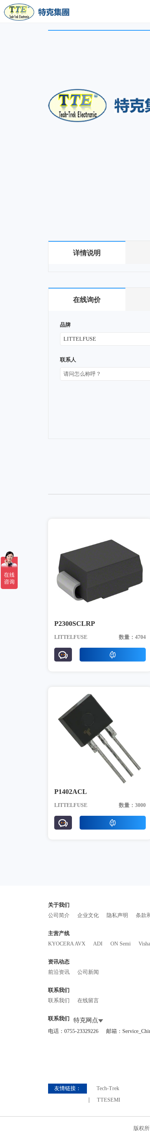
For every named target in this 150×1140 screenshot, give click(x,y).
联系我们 (59, 1000)
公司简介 (59, 915)
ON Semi (120, 944)
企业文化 (88, 915)
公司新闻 (88, 972)
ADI (98, 944)
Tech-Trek (108, 1088)
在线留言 (88, 1000)
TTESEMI (108, 1100)
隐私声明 (117, 915)
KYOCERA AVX (66, 944)
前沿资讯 (59, 972)
